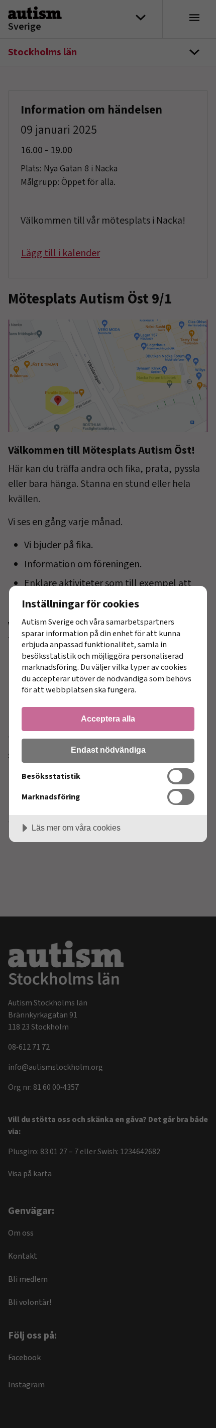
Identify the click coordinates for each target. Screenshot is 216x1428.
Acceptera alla (108, 718)
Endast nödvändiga (108, 749)
